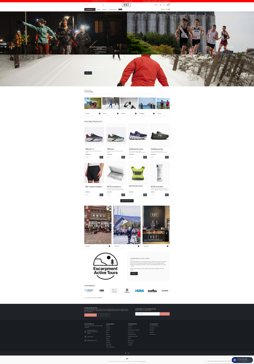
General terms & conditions (134, 330)
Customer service (165, 1)
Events (144, 1)
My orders (152, 328)
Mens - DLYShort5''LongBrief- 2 (94, 186)
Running (108, 325)
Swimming (108, 336)
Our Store (130, 345)
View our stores (104, 315)
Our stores (104, 9)
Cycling (107, 338)
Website (134, 273)
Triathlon (108, 340)
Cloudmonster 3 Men (157, 149)
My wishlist (152, 330)
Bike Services (131, 340)
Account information (154, 325)
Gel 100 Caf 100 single (157, 186)
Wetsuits (108, 328)
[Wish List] (163, 5)
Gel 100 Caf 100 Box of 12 (114, 186)
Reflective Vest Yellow (136, 186)
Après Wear (108, 345)
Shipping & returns (132, 334)
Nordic (107, 334)
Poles (107, 332)
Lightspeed (129, 361)
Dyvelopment (143, 361)
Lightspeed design (135, 361)
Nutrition (108, 330)
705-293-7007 (90, 336)
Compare (152, 332)
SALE (120, 9)
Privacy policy (131, 332)
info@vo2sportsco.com (92, 340)
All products (152, 334)
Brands (98, 9)
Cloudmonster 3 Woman (136, 149)
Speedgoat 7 (110, 149)
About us (130, 328)
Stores (159, 1)
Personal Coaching (110, 347)
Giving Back (154, 1)
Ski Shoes (108, 342)
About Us (149, 1)
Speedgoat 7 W (89, 149)
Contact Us (130, 325)
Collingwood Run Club (132, 336)
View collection (126, 200)
